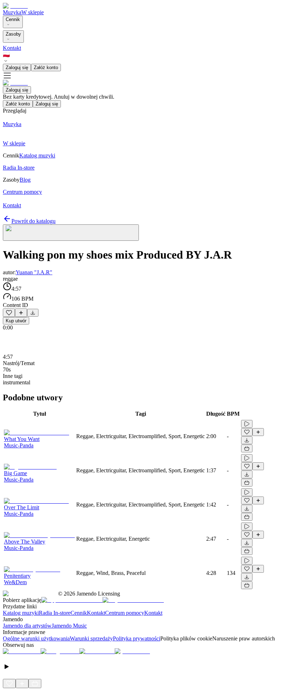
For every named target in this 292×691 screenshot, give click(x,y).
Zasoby (13, 34)
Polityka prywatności (136, 638)
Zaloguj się (17, 67)
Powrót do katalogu (33, 221)
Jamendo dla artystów (27, 626)
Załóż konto (46, 67)
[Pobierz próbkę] (32, 313)
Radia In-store (55, 613)
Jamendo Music (69, 626)
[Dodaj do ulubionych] (9, 312)
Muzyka (12, 12)
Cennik (13, 19)
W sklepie (32, 12)
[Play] (71, 232)
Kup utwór (16, 320)
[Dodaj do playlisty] (21, 312)
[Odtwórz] (246, 424)
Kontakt (12, 48)
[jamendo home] (15, 6)
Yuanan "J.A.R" (34, 272)
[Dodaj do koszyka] (246, 448)
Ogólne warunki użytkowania (36, 638)
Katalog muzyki (21, 613)
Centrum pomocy (124, 613)
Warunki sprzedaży (91, 638)
